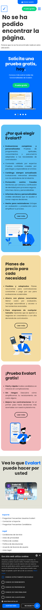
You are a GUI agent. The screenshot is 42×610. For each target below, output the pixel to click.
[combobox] (37, 555)
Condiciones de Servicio (12, 534)
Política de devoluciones (12, 544)
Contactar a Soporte (11, 521)
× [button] (39, 555)
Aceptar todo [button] (11, 606)
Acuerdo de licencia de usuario (15, 547)
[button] (15, 114)
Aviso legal (6, 550)
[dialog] (21, 581)
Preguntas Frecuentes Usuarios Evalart (18, 518)
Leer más (21, 216)
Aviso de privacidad (10, 538)
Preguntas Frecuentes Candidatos (16, 524)
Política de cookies (10, 541)
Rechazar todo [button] (30, 606)
